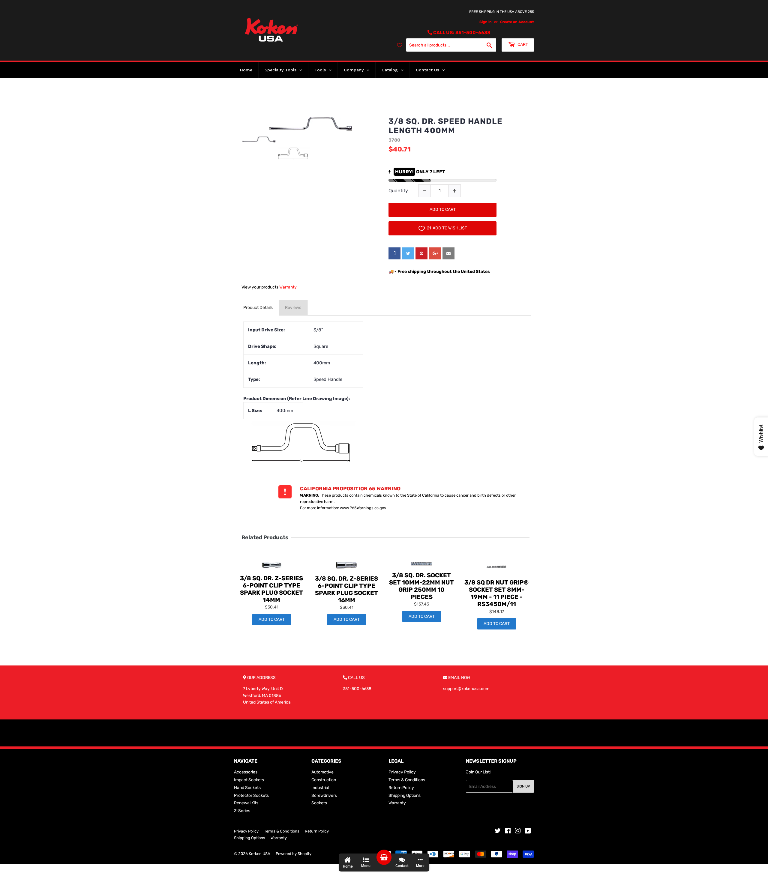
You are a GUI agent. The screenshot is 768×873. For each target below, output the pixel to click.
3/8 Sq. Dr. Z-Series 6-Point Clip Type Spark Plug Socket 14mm (271, 589)
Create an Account (517, 22)
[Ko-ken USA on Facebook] (508, 831)
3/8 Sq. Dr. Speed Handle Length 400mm (445, 126)
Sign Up (523, 786)
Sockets (319, 803)
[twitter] (408, 253)
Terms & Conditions (406, 779)
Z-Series (242, 810)
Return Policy (401, 787)
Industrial (320, 787)
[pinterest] (422, 253)
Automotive (322, 772)
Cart (522, 44)
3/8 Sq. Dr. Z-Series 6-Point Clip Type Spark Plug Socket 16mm (346, 589)
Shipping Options (404, 795)
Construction (323, 779)
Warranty (288, 287)
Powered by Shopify (293, 853)
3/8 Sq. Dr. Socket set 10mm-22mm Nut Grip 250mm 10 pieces (421, 586)
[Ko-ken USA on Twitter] (498, 831)
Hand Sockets (247, 787)
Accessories (245, 772)
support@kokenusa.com (466, 688)
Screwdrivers (324, 795)
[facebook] (394, 253)
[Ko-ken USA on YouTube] (528, 831)
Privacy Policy (402, 772)
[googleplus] (435, 253)
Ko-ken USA (259, 853)
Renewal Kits (246, 803)
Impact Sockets (249, 779)
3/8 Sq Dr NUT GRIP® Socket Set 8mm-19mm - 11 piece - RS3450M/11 (496, 593)
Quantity (398, 190)
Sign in (485, 22)
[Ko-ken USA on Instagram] (518, 831)
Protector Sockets (251, 795)
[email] (448, 253)
